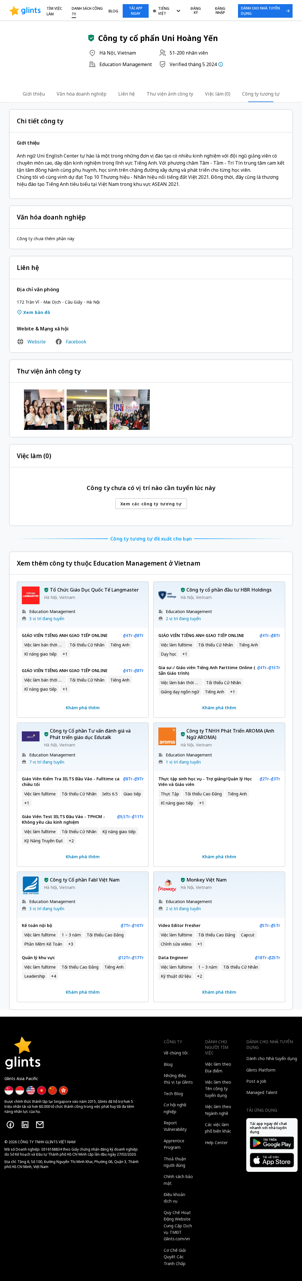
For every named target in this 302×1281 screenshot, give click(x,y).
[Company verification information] (220, 64)
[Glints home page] (25, 11)
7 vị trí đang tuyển (46, 762)
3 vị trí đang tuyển (46, 618)
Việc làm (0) (217, 93)
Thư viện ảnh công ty (170, 93)
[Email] (40, 1125)
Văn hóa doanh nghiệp (81, 93)
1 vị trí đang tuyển (183, 762)
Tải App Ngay (135, 11)
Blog (113, 11)
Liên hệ (126, 93)
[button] (91, 38)
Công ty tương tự (261, 93)
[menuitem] (166, 11)
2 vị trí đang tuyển (183, 618)
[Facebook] (10, 1125)
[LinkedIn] (25, 1125)
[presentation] (25, 11)
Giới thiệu (34, 93)
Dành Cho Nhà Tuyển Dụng (260, 11)
